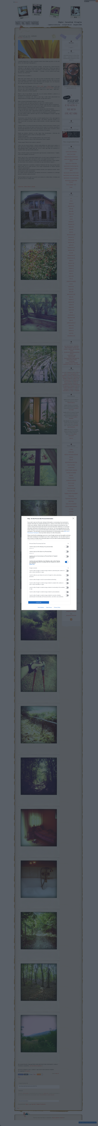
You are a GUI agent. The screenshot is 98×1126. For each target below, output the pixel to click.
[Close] (73, 518)
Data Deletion (41, 607)
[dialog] (49, 563)
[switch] (67, 547)
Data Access (49, 607)
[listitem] (49, 543)
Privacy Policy (57, 607)
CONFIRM (38, 602)
